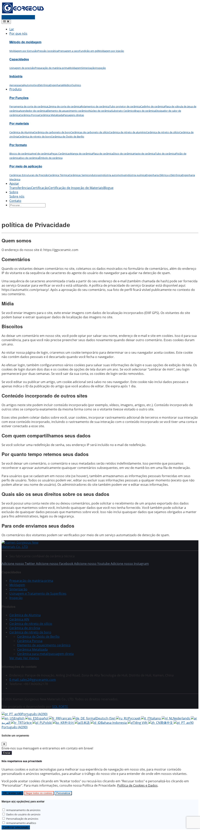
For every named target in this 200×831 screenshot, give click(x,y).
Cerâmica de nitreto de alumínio (127, 132)
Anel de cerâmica (41, 153)
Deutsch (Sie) (106, 718)
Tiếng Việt (140, 722)
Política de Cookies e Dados (137, 785)
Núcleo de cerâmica (100, 110)
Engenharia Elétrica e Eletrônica (164, 175)
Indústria (15, 76)
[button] (24, 658)
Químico (76, 85)
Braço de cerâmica (144, 110)
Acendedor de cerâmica (33, 110)
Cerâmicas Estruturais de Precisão (28, 175)
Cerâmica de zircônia (24, 628)
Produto (15, 89)
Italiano (156, 718)
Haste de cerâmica (144, 153)
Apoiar (14, 183)
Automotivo (31, 85)
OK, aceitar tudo (12, 793)
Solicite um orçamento (18, 17)
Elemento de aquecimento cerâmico (68, 110)
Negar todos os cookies (39, 793)
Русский (134, 718)
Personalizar (63, 793)
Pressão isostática (48, 51)
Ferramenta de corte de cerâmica (28, 106)
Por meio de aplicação (25, 166)
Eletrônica (44, 85)
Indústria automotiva (113, 175)
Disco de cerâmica (123, 153)
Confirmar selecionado (15, 827)
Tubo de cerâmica (165, 153)
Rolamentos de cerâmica (95, 106)
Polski (48, 722)
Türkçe (27, 722)
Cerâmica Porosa (29, 115)
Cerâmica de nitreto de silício (162, 132)
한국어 (69, 722)
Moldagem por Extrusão (23, 51)
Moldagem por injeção (111, 51)
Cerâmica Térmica (58, 175)
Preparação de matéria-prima (52, 68)
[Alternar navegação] (6, 21)
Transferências (20, 188)
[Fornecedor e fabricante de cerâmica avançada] (23, 13)
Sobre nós (16, 196)
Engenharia (56, 85)
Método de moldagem (25, 42)
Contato (15, 201)
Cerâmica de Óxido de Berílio (67, 136)
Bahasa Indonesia (114, 722)
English (19, 718)
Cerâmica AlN (19, 619)
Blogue (108, 188)
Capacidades (19, 59)
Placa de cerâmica (103, 153)
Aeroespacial (16, 85)
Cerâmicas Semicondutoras (85, 175)
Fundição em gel (88, 51)
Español (43, 718)
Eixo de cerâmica (29, 158)
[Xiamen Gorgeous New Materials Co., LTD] (25, 547)
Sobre (13, 192)
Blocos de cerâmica (20, 153)
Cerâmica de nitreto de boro (34, 136)
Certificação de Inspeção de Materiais (75, 188)
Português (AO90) (34, 714)
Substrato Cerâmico (122, 110)
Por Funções (19, 97)
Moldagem (75, 68)
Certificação (39, 188)
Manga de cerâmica (81, 153)
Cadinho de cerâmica (152, 106)
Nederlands (182, 718)
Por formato (18, 145)
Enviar (6, 752)
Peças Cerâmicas (60, 153)
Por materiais (19, 123)
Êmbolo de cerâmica (50, 158)
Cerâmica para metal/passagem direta (45, 654)
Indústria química (135, 175)
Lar (11, 29)
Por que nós (18, 33)
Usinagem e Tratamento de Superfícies (37, 593)
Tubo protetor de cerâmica (124, 106)
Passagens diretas (73, 115)
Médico (67, 85)
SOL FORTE (60, 706)
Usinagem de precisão (22, 68)
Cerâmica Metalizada (51, 115)
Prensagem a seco (68, 51)
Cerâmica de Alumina (21, 132)
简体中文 (167, 722)
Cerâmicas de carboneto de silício (90, 132)
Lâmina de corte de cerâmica (64, 106)
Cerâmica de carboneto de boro (52, 132)
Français (65, 718)
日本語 (85, 722)
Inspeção (100, 68)
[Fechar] (4, 744)
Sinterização (88, 68)
